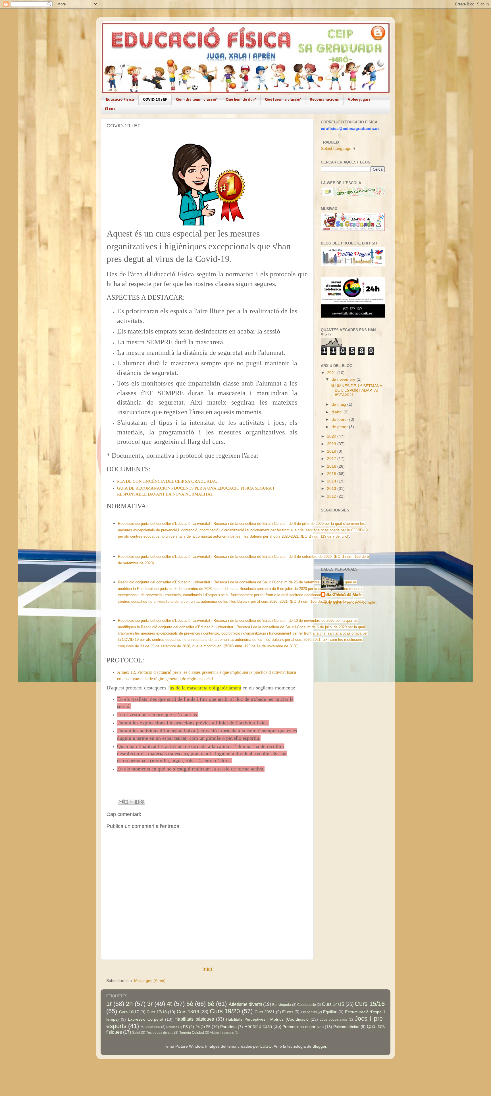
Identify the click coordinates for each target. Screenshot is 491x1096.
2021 (332, 373)
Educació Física (120, 100)
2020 (332, 436)
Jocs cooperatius (333, 1020)
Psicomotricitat (346, 1027)
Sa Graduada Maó (343, 594)
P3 (185, 1027)
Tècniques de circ (159, 1033)
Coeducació (306, 1005)
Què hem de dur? (241, 100)
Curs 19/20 (225, 1011)
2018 (332, 451)
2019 (332, 444)
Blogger (319, 1046)
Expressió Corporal (145, 1019)
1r (109, 1003)
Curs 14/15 (333, 1004)
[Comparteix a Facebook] (137, 802)
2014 (332, 481)
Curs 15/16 (370, 1003)
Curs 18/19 (188, 1011)
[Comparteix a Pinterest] (142, 802)
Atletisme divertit (245, 1004)
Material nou (150, 1027)
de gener (340, 427)
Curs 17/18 (157, 1012)
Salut (136, 1033)
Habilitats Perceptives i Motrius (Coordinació (267, 1019)
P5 (208, 1027)
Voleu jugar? (359, 100)
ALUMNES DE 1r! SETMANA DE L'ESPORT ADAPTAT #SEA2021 (356, 390)
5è (189, 1003)
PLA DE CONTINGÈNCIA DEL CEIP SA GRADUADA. (167, 481)
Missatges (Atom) (150, 981)
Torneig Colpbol (191, 1033)
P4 (197, 1027)
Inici (207, 969)
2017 (332, 459)
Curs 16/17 (129, 1012)
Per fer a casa (258, 1026)
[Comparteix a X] (131, 802)
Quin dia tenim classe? (196, 100)
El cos (110, 109)
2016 (332, 466)
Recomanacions (324, 100)
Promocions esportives (302, 1027)
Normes (171, 1027)
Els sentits (309, 1012)
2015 (332, 474)
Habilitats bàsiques (194, 1019)
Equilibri (330, 1012)
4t (169, 1003)
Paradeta (228, 1027)
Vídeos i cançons (222, 1032)
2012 (332, 496)
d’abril (338, 412)
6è (210, 1003)
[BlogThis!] (126, 802)
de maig (339, 404)
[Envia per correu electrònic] (121, 802)
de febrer (340, 419)
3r (150, 1003)
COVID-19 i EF (155, 100)
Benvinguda (281, 1005)
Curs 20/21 (265, 1012)
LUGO (266, 1046)
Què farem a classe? (283, 100)
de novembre (344, 379)
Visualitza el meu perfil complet (348, 602)
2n (129, 1003)
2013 (332, 488)
